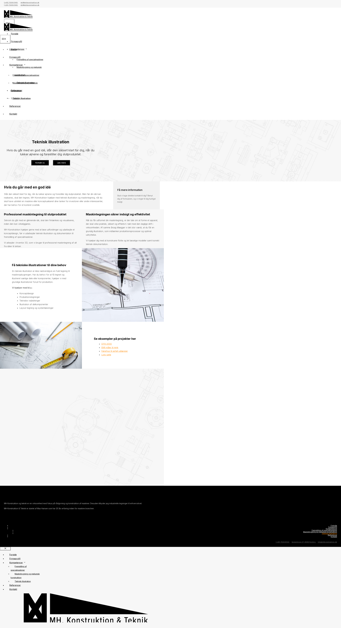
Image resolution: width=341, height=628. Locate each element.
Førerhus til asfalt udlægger (114, 351)
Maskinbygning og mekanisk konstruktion (320, 532)
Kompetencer (16, 65)
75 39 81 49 (62, 385)
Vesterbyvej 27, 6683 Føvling (304, 542)
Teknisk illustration (22, 98)
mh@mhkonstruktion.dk (30, 2)
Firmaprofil (16, 41)
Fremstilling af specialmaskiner (30, 59)
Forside (13, 49)
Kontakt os (40, 163)
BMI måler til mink (109, 347)
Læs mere (61, 163)
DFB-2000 (106, 344)
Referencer (15, 106)
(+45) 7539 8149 (11, 2)
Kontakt (13, 114)
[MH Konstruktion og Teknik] (18, 33)
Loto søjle (106, 354)
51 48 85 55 (76, 385)
